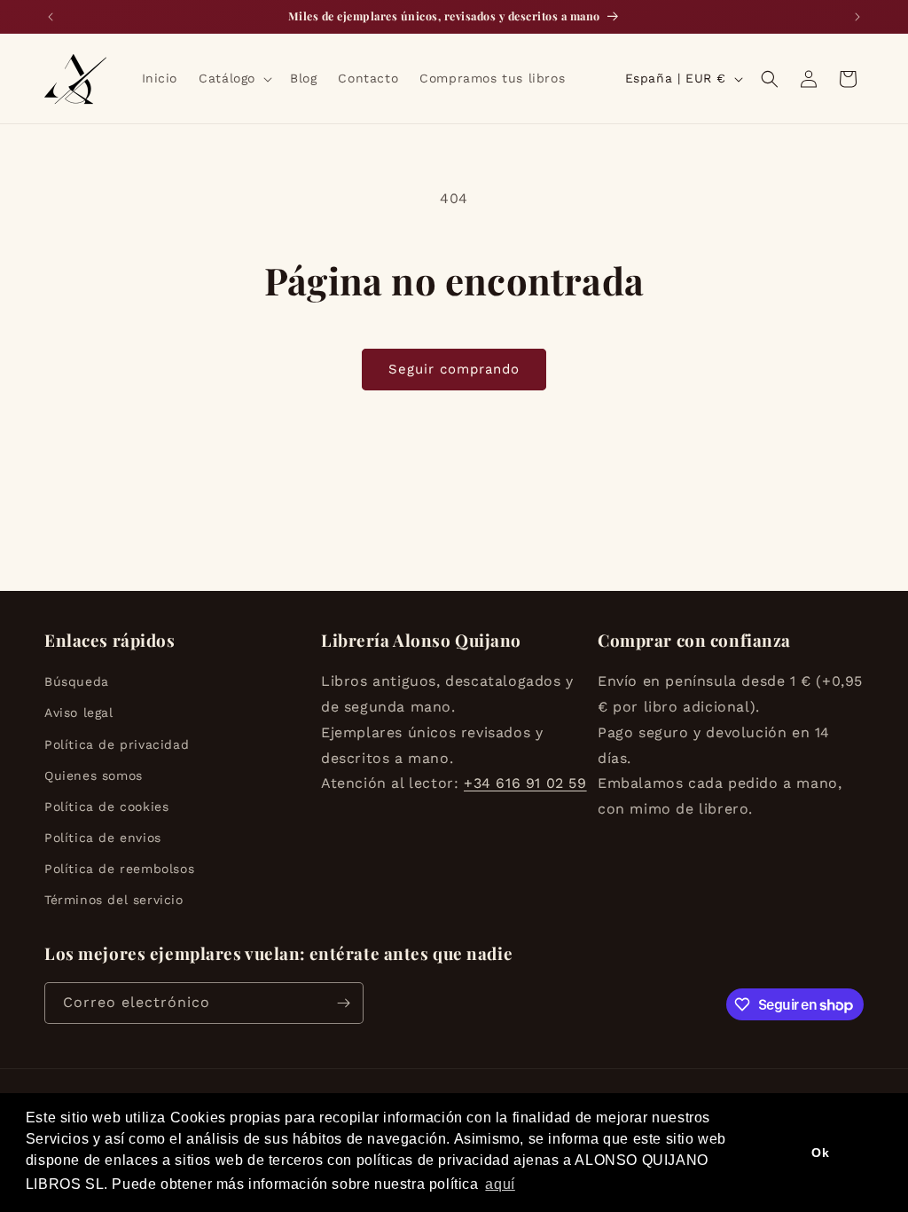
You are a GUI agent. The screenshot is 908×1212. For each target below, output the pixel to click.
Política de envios (102, 837)
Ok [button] (820, 1152)
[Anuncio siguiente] (857, 17)
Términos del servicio (114, 900)
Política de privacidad (116, 744)
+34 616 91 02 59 (525, 783)
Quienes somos (93, 775)
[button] (233, 78)
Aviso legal (79, 712)
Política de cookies (106, 806)
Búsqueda (76, 681)
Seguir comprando (454, 369)
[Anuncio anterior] (50, 17)
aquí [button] (499, 1184)
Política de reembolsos (119, 869)
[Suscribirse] (343, 1003)
